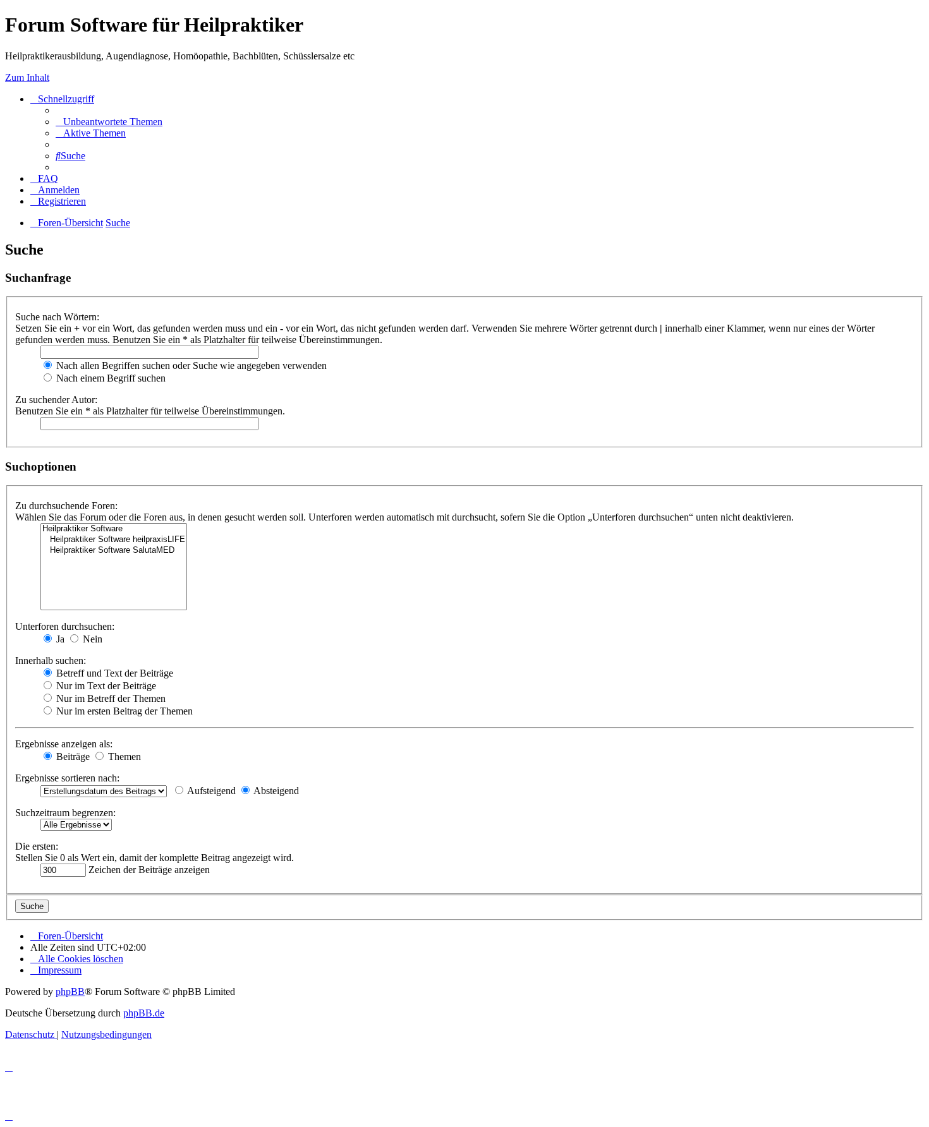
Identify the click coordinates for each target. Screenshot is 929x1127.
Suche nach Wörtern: (57, 316)
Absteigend (275, 790)
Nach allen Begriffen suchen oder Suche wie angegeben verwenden (190, 365)
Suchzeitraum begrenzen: (65, 812)
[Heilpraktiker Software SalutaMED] (113, 550)
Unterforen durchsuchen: (64, 626)
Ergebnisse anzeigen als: (63, 743)
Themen (123, 756)
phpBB (70, 991)
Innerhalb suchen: (50, 660)
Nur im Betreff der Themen (110, 698)
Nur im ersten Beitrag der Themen (123, 711)
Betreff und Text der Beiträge (113, 673)
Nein (91, 639)
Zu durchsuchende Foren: (66, 505)
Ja (59, 639)
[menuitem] (109, 121)
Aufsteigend (210, 790)
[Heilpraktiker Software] (113, 529)
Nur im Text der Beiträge (105, 685)
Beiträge (72, 756)
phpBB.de (143, 1013)
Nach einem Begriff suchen (110, 378)
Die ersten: (36, 846)
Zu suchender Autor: (56, 399)
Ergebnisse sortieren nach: (67, 778)
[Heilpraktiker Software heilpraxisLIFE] (113, 539)
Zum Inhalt (27, 77)
